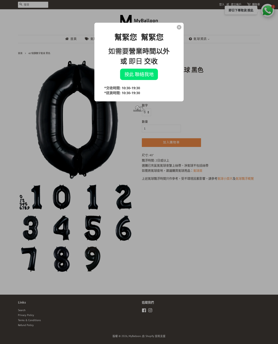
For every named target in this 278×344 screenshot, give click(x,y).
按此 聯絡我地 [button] (139, 74)
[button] (179, 27)
